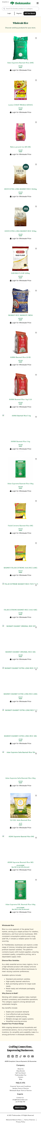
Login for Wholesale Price (21, 70)
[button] (37, 3)
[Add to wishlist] (36, 38)
